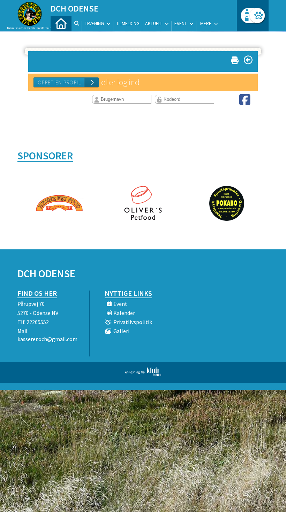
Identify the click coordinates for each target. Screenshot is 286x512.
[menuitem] (61, 23)
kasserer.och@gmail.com (47, 339)
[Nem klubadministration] (143, 374)
